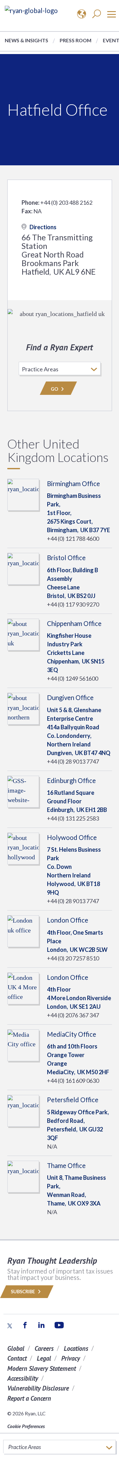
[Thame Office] (23, 1175)
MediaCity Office (71, 1034)
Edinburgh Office (71, 780)
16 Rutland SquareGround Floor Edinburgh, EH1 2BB (77, 801)
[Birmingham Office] (23, 494)
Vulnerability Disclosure (38, 1388)
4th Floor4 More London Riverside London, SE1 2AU (79, 998)
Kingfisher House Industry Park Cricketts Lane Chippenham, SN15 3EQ (75, 652)
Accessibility (22, 1378)
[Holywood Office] (23, 847)
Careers (44, 1348)
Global (15, 1348)
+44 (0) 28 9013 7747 (73, 761)
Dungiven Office (70, 697)
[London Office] (23, 930)
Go (55, 389)
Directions (43, 226)
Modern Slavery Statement (41, 1368)
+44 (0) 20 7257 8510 (73, 958)
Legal (44, 1358)
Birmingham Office (73, 483)
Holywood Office (72, 837)
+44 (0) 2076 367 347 (73, 1015)
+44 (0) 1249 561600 (72, 678)
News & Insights (26, 40)
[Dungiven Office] (23, 707)
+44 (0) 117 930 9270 (73, 604)
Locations (76, 1348)
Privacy (70, 1358)
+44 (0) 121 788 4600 (73, 538)
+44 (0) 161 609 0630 (73, 1080)
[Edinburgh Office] (23, 790)
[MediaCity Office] (23, 1044)
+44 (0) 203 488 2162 (66, 202)
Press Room (75, 40)
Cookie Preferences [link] (26, 1426)
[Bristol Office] (23, 568)
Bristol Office (66, 557)
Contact (17, 1358)
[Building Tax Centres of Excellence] (31, 10)
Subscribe (23, 1291)
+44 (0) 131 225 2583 (73, 818)
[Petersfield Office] (23, 1110)
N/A (52, 1146)
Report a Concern (29, 1398)
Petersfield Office (72, 1099)
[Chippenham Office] (23, 633)
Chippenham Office (74, 623)
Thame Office (66, 1165)
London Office (67, 920)
